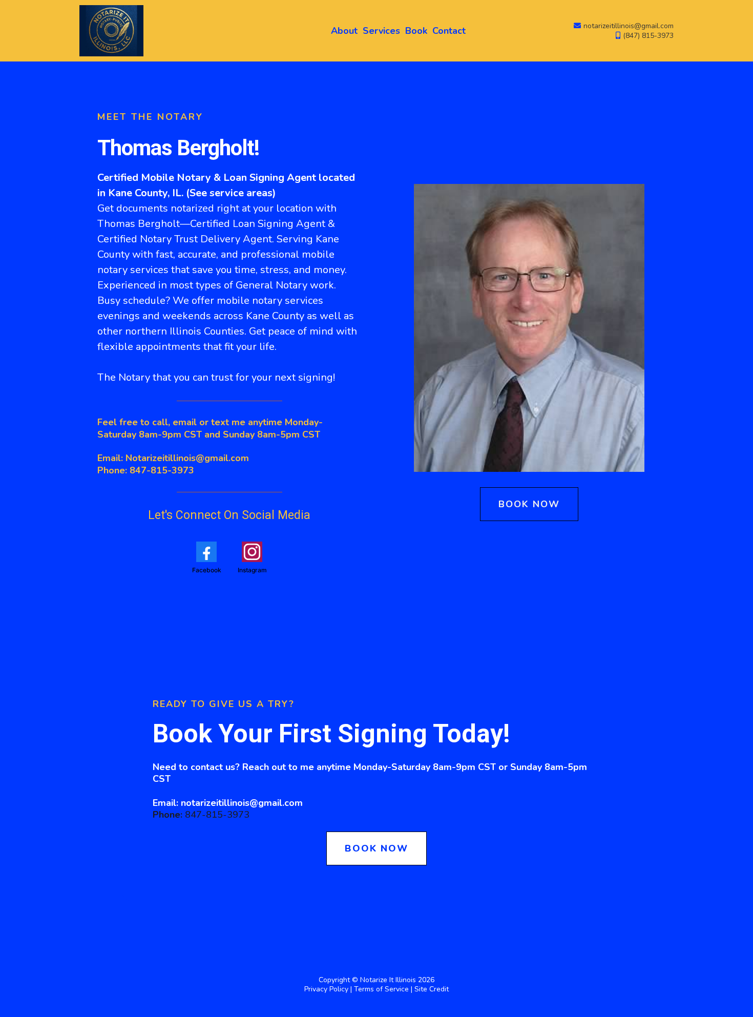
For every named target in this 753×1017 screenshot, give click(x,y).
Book (416, 31)
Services (381, 31)
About (344, 31)
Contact (449, 31)
